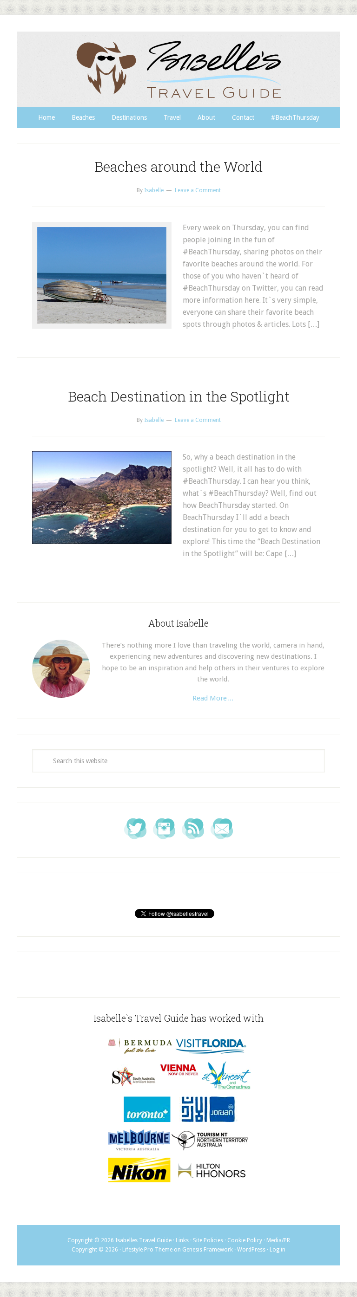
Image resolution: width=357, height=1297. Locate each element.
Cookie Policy (244, 1240)
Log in (277, 1249)
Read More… (213, 698)
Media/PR (278, 1240)
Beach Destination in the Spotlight (179, 396)
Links (182, 1240)
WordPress (251, 1249)
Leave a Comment (198, 190)
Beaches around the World (178, 166)
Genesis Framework (207, 1249)
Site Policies (208, 1240)
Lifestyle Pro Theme (147, 1249)
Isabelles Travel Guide (178, 69)
